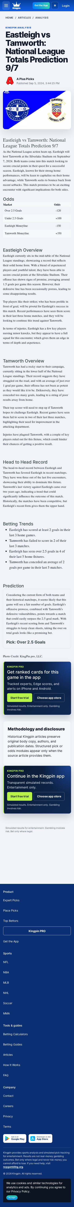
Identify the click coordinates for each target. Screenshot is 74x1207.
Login (66, 5)
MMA (6, 1013)
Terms (7, 1126)
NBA (6, 972)
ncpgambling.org (13, 1166)
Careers (8, 1106)
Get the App (41, 5)
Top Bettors (10, 920)
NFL (5, 962)
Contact (8, 1095)
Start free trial (19, 697)
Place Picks (10, 910)
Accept (11, 1197)
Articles (24, 17)
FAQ (5, 1075)
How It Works (11, 1065)
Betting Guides (12, 1044)
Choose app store (49, 697)
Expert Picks (11, 900)
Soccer (7, 1003)
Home (9, 17)
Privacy (8, 1116)
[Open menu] (6, 5)
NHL (6, 992)
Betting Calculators (15, 1034)
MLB (6, 982)
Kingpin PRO (37, 931)
